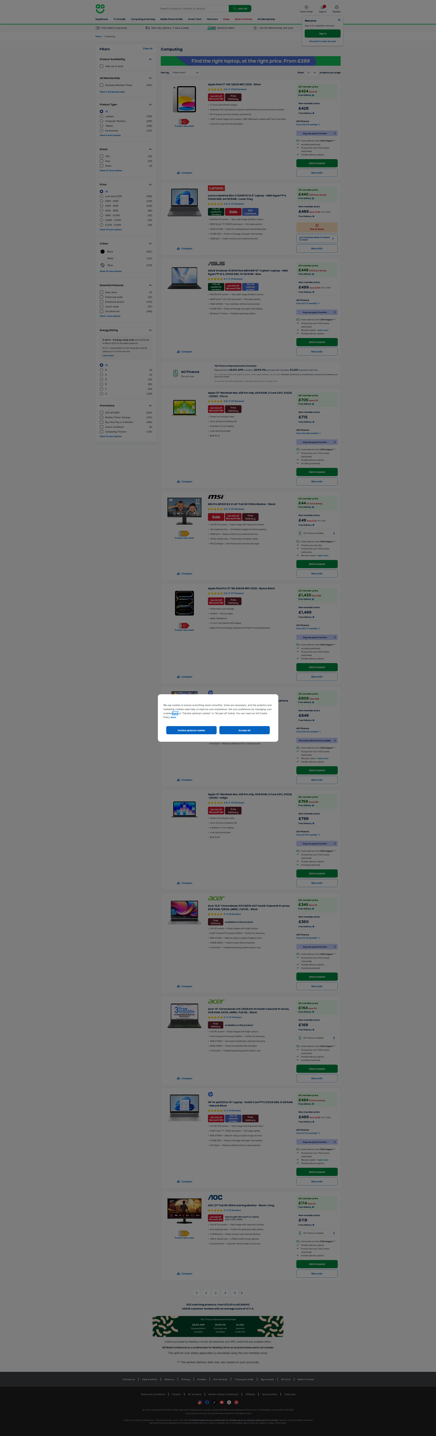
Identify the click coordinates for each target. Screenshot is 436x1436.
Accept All (245, 730)
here (175, 713)
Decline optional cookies (191, 730)
